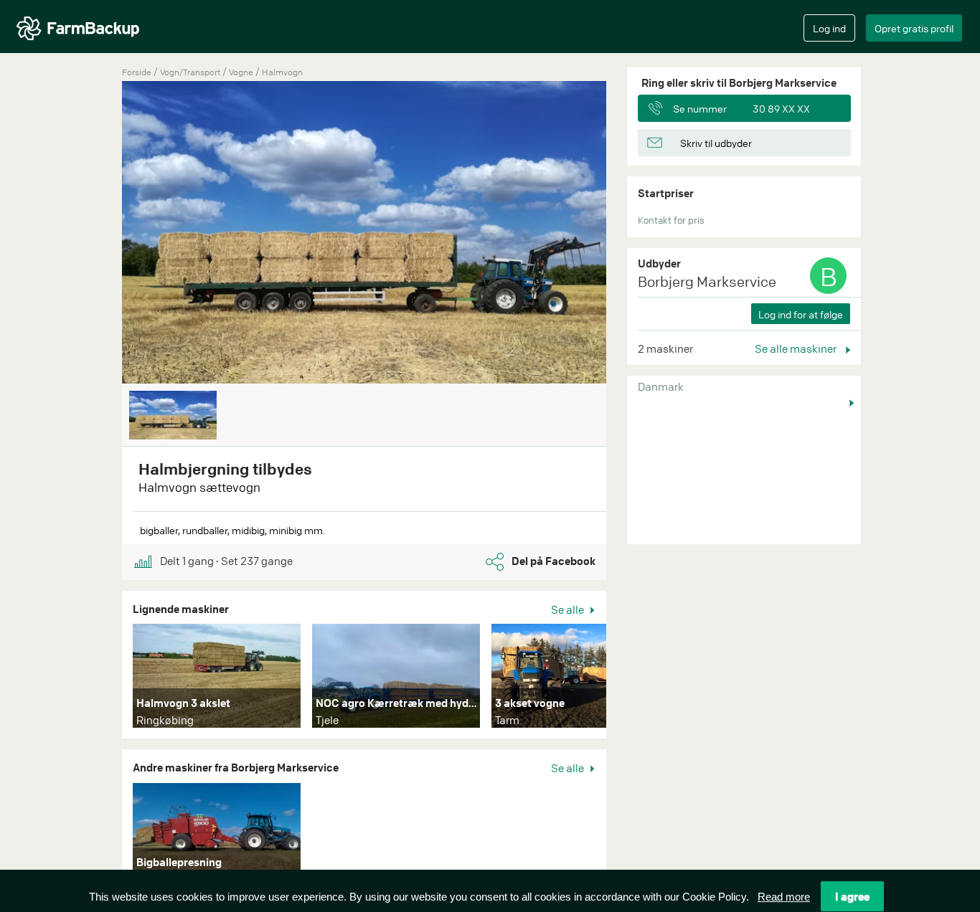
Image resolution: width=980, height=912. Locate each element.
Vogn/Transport (191, 72)
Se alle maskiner (797, 348)
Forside (136, 72)
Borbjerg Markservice (707, 281)
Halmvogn (282, 72)
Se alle (568, 609)
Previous (100, 234)
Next (627, 679)
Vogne (242, 72)
